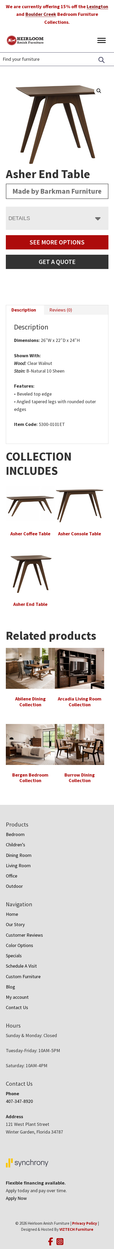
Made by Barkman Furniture (57, 191)
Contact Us (17, 1007)
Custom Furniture (23, 976)
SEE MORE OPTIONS (57, 242)
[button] (99, 91)
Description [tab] (23, 310)
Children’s (15, 845)
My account (17, 997)
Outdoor (14, 886)
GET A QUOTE (57, 262)
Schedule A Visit (21, 966)
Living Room (18, 865)
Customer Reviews (24, 935)
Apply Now (16, 1198)
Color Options (19, 945)
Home (12, 914)
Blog (10, 987)
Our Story (15, 924)
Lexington (97, 6)
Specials (14, 956)
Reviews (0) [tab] (60, 310)
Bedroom (15, 834)
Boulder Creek (40, 14)
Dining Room (19, 855)
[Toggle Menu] (101, 40)
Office (11, 876)
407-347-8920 (19, 1101)
